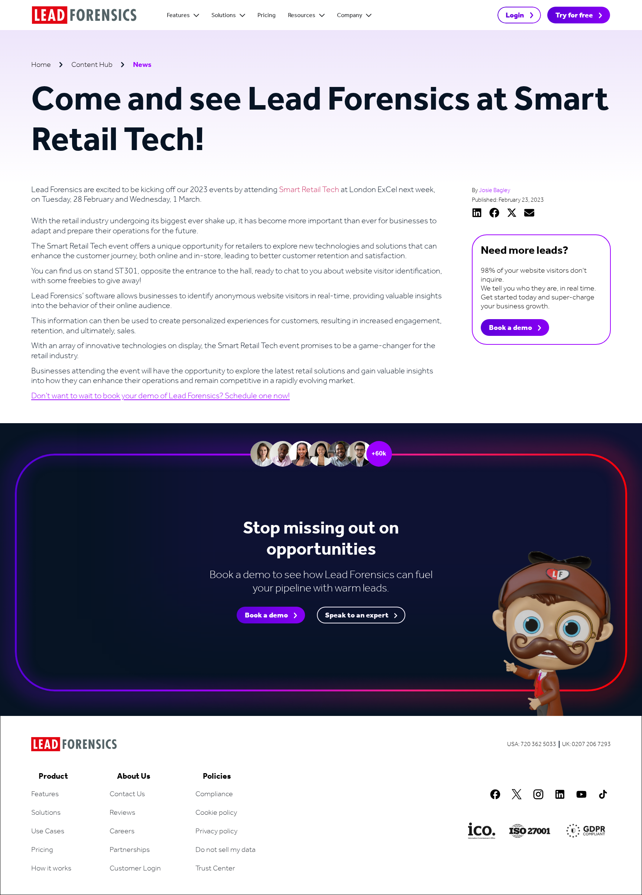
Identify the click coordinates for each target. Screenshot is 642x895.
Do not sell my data (225, 850)
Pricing (42, 850)
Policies (217, 776)
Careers (122, 831)
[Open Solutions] (242, 15)
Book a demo (510, 328)
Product (53, 776)
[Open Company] (369, 15)
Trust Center (215, 869)
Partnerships (130, 850)
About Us (133, 776)
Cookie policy (216, 813)
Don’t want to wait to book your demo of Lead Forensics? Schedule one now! (160, 396)
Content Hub (92, 65)
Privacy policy (216, 831)
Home (41, 65)
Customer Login (135, 869)
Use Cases (47, 831)
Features (45, 794)
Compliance (214, 794)
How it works (51, 869)
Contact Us (127, 794)
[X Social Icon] (517, 794)
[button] (477, 213)
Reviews (122, 813)
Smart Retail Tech (309, 190)
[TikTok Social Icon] (603, 794)
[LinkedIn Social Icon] (560, 794)
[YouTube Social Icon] (581, 794)
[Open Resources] (322, 15)
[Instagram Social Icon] (538, 794)
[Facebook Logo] (495, 794)
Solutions (46, 813)
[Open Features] (196, 15)
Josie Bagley (494, 190)
